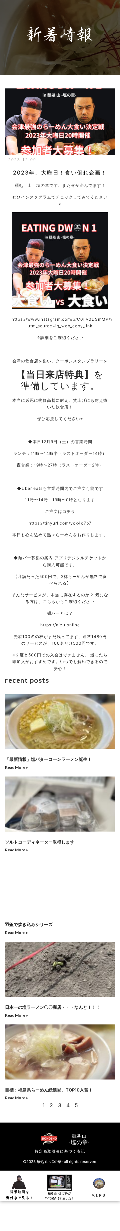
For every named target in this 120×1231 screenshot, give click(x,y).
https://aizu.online (60, 624)
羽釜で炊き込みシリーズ (29, 924)
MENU (99, 1195)
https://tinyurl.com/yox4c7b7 (60, 523)
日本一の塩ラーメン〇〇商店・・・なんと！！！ (52, 1007)
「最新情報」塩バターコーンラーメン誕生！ (48, 759)
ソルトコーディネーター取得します (39, 842)
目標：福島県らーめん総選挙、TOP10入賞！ (49, 1090)
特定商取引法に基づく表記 (60, 1151)
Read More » (16, 767)
